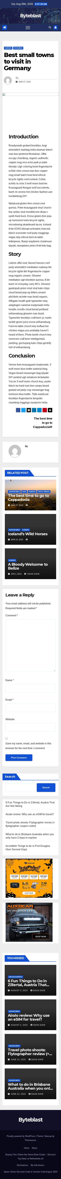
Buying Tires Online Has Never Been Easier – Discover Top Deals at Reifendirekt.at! (30, 1156)
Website (10, 719)
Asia (24, 491)
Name (9, 680)
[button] (50, 27)
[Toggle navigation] (28, 27)
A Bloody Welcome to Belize (28, 566)
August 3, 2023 (19, 990)
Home (26, 1148)
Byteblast (30, 16)
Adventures (14, 491)
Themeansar (30, 1140)
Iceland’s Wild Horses (27, 534)
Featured (18, 48)
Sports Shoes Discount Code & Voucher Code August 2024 (30, 1172)
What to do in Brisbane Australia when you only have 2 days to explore (30, 1088)
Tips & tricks (43, 491)
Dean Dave (33, 574)
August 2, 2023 (19, 1025)
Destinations (22, 1165)
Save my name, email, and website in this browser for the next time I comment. (28, 746)
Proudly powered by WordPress (21, 1136)
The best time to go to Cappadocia (42, 423)
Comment (11, 615)
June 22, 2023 (18, 1059)
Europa (8, 48)
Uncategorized (15, 977)
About (34, 1148)
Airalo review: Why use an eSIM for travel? (30, 814)
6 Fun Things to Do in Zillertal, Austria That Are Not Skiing (27, 985)
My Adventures (37, 1165)
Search (10, 776)
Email (9, 699)
